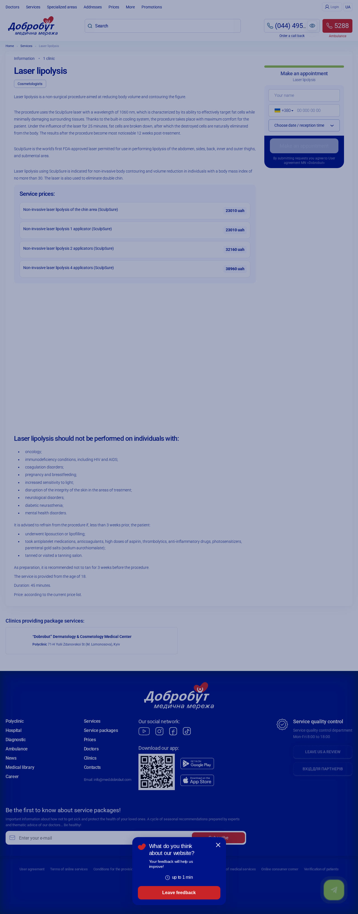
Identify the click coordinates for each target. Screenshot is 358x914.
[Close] (218, 845)
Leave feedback (179, 892)
